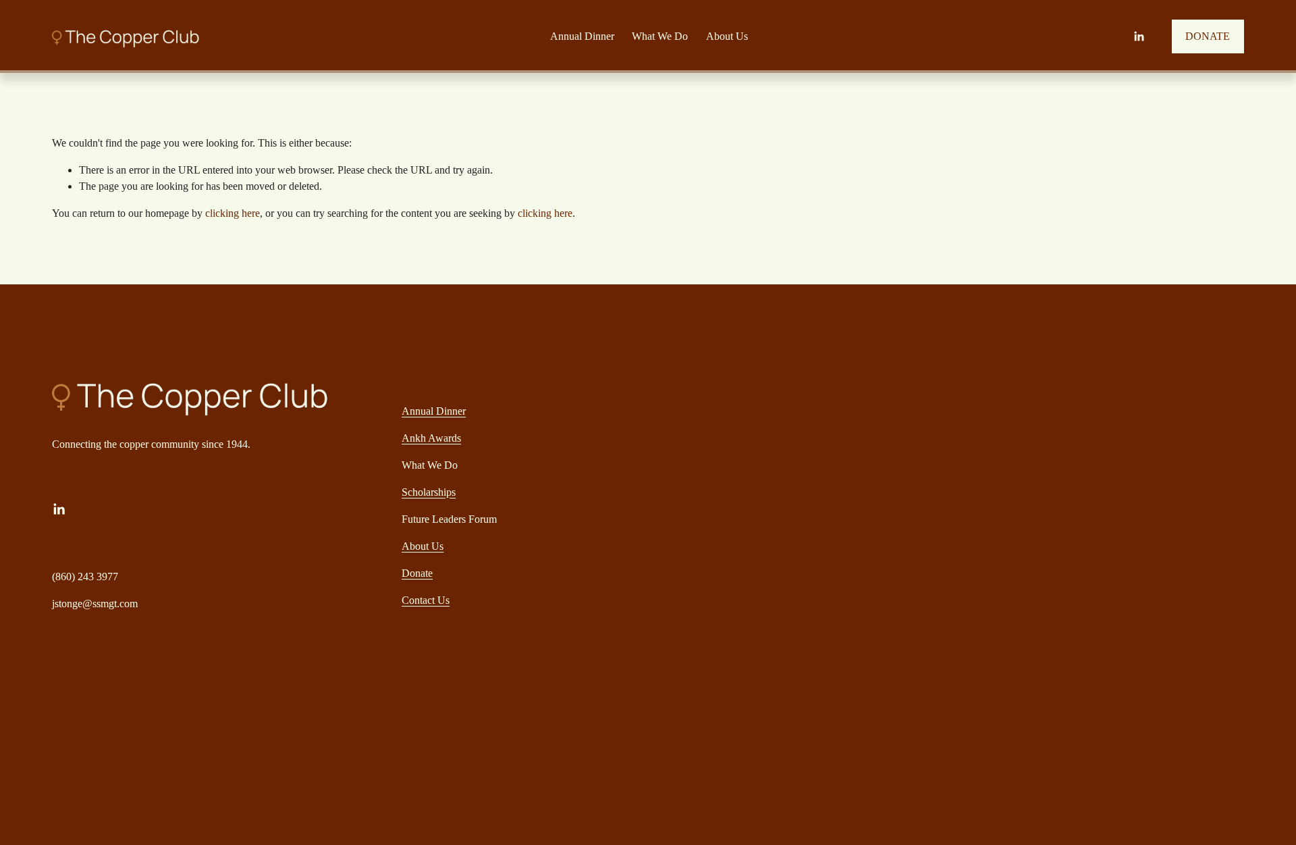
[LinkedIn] (1138, 36)
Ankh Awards (431, 438)
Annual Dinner (434, 411)
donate (1207, 36)
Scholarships (429, 492)
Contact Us (426, 600)
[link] (582, 36)
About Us (727, 36)
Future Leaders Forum (449, 519)
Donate (417, 573)
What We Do (430, 465)
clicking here (232, 213)
